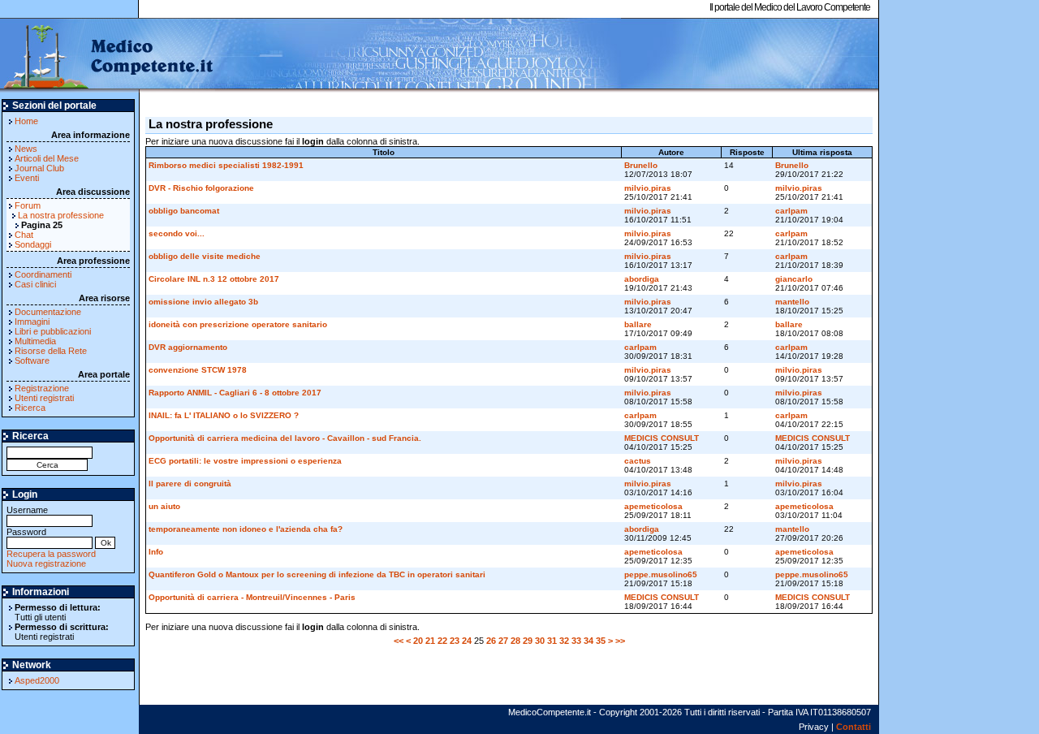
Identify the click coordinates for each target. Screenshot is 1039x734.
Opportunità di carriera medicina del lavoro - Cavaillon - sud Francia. (285, 438)
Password (26, 532)
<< (398, 640)
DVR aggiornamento (188, 347)
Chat (24, 235)
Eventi (27, 178)
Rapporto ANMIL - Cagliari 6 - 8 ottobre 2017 (235, 392)
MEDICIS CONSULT (661, 438)
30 (540, 640)
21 (430, 640)
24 (467, 640)
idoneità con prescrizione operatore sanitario (238, 324)
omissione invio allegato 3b (203, 301)
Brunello (640, 165)
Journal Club (39, 168)
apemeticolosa (653, 506)
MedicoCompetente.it (107, 55)
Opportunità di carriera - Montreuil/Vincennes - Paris (252, 597)
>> (620, 640)
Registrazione (42, 388)
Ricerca (30, 407)
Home (26, 121)
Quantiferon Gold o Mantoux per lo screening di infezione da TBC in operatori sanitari (317, 574)
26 (491, 640)
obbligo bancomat (184, 210)
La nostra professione (61, 215)
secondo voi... (177, 233)
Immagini (32, 321)
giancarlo (794, 278)
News (26, 148)
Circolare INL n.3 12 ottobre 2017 (214, 278)
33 (576, 640)
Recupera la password (51, 554)
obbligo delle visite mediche (205, 256)
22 (442, 640)
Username (27, 510)
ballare (638, 324)
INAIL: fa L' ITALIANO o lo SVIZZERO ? (224, 415)
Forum (28, 205)
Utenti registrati (44, 398)
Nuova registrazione (46, 563)
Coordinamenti (43, 274)
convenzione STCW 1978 (198, 369)
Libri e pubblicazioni (53, 331)
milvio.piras (647, 188)
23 (454, 640)
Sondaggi (33, 244)
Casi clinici (35, 284)
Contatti (853, 727)
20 (418, 640)
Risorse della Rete (51, 351)
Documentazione (48, 312)
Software (32, 360)
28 (515, 640)
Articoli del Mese (47, 158)
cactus (637, 460)
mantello (792, 301)
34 (588, 640)
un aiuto (164, 506)
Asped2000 (37, 680)
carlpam (791, 210)
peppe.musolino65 (660, 574)
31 (552, 640)
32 (564, 640)
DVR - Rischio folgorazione (201, 188)
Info (156, 551)
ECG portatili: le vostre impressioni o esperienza (245, 460)
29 (527, 640)
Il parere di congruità (190, 483)
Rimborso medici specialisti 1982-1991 (226, 165)
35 (601, 640)
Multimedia (35, 341)
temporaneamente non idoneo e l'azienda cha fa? (246, 529)
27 (503, 640)
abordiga (641, 278)
